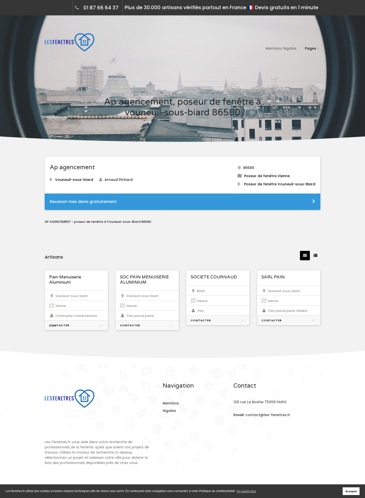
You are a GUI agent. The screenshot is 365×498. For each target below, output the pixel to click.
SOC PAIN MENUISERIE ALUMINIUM (144, 279)
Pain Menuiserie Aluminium (65, 279)
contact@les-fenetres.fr (268, 414)
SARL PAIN (273, 277)
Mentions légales (281, 48)
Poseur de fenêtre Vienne (267, 175)
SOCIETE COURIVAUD (214, 277)
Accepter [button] (351, 491)
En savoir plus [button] (246, 491)
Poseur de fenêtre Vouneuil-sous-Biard (279, 184)
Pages (310, 48)
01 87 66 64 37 (100, 7)
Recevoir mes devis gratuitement (83, 201)
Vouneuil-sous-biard (74, 179)
